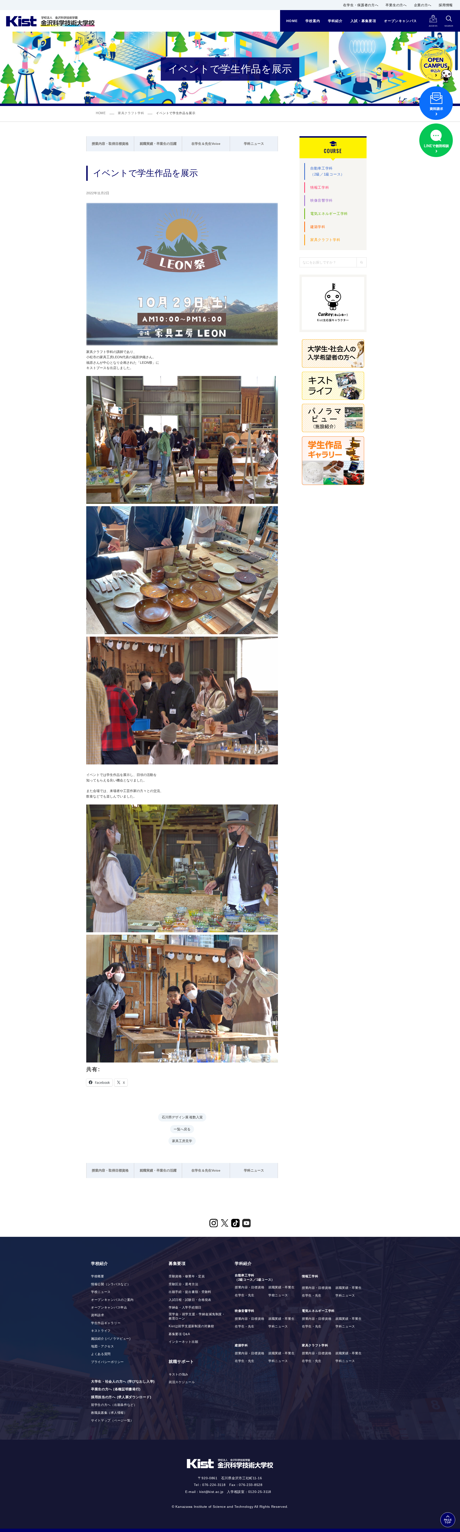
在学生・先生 (244, 1295)
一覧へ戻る (182, 1128)
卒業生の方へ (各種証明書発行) (116, 1389)
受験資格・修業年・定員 (187, 1276)
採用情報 (446, 5)
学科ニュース (254, 144)
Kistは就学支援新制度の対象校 (191, 1326)
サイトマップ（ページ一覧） (112, 1420)
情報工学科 (319, 187)
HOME (101, 113)
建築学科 (317, 227)
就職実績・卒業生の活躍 (158, 144)
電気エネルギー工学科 (329, 213)
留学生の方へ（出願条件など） (114, 1405)
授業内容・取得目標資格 (110, 144)
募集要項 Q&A (179, 1334)
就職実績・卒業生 (281, 1287)
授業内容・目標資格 (249, 1287)
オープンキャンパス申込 (109, 1307)
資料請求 (97, 1315)
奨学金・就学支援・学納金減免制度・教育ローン (197, 1316)
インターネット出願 (183, 1342)
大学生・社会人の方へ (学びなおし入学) (123, 1381)
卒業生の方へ (396, 5)
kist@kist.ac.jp (211, 1492)
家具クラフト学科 (131, 113)
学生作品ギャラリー (106, 1323)
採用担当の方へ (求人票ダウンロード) (121, 1397)
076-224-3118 (213, 1485)
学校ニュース (101, 1292)
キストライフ (101, 1330)
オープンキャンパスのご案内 (112, 1300)
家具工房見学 (182, 1140)
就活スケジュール (182, 1382)
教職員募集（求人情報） (109, 1413)
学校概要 (97, 1276)
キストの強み (178, 1374)
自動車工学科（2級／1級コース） (327, 171)
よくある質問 (101, 1354)
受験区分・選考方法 (183, 1284)
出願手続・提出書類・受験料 (190, 1292)
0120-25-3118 (259, 1492)
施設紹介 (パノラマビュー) (111, 1338)
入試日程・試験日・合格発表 (190, 1300)
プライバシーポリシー (107, 1362)
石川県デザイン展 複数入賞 (182, 1116)
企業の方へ (423, 5)
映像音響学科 (321, 200)
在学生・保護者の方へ (360, 5)
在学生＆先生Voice (205, 144)
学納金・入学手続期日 (185, 1307)
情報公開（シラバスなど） (110, 1284)
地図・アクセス (102, 1346)
